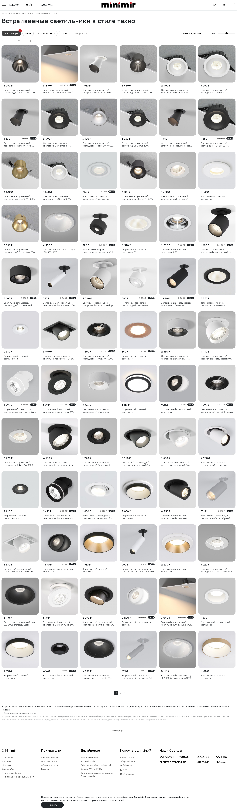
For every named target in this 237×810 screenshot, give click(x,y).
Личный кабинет (49, 758)
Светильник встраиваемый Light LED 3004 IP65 (59, 251)
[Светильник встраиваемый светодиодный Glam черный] (20, 276)
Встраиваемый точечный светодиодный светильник (95, 197)
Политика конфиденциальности (18, 777)
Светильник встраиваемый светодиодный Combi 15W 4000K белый (174, 91)
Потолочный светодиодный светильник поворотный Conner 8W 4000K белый (177, 464)
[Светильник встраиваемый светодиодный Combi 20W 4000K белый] (216, 64)
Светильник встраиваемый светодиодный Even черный (96, 463)
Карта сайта (8, 769)
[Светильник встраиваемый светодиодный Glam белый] (98, 383)
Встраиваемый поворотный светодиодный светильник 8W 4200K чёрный (58, 517)
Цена (28, 33)
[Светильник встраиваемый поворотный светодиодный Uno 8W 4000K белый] (216, 330)
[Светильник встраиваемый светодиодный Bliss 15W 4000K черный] (138, 170)
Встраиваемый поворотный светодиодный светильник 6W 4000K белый (58, 623)
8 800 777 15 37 (128, 758)
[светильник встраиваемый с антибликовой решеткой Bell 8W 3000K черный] (177, 117)
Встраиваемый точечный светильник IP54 (134, 251)
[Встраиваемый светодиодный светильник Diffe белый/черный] (138, 543)
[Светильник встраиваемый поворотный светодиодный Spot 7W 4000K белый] (98, 276)
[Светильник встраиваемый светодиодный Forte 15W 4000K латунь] (20, 223)
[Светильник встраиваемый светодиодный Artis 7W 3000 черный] (98, 330)
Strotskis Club (88, 761)
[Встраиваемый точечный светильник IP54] (138, 223)
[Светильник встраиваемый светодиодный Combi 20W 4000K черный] (216, 117)
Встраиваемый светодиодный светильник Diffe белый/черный (138, 570)
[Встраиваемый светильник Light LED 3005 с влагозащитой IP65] (177, 649)
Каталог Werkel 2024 (91, 769)
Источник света (46, 33)
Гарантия (45, 769)
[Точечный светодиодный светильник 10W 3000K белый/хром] (59, 64)
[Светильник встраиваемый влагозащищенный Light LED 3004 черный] (98, 649)
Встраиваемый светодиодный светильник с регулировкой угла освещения (98, 517)
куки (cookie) (136, 797)
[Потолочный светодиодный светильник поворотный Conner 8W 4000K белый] (177, 436)
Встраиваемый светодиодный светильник (176, 410)
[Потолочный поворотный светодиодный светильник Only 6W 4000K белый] (138, 276)
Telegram (127, 765)
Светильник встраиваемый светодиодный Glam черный (18, 304)
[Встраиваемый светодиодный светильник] (177, 383)
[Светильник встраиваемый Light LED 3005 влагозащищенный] (20, 596)
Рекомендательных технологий (162, 797)
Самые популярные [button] (193, 33)
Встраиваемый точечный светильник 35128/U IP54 (213, 304)
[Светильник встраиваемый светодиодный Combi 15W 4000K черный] (59, 117)
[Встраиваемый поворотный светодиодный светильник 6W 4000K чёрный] (59, 383)
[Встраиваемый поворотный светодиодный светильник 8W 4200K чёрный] (59, 489)
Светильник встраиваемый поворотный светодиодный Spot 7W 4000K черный (217, 251)
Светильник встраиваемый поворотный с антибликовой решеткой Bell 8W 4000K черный (18, 144)
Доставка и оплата (50, 761)
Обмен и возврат (50, 765)
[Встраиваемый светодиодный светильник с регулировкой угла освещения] (98, 489)
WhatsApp (128, 774)
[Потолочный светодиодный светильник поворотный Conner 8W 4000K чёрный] (59, 330)
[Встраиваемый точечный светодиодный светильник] (98, 170)
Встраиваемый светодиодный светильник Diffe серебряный (215, 517)
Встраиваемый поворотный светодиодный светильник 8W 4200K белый (19, 410)
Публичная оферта (11, 773)
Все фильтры (12, 33)
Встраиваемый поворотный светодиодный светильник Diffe (59, 304)
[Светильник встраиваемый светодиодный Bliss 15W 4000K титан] (138, 64)
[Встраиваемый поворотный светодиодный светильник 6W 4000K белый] (59, 596)
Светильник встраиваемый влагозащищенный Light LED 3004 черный (96, 677)
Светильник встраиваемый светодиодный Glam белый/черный (175, 357)
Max (124, 770)
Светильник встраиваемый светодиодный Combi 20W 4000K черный (214, 144)
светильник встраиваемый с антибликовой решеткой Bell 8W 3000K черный (175, 144)
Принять (52, 805)
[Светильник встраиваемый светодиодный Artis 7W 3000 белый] (20, 436)
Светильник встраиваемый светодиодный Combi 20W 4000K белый (214, 91)
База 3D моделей (89, 758)
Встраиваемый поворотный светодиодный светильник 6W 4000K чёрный (58, 410)
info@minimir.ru (127, 761)
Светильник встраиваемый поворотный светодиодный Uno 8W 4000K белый (216, 357)
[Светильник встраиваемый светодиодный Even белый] (177, 170)
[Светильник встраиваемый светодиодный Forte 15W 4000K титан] (20, 64)
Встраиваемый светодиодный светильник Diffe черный (176, 304)
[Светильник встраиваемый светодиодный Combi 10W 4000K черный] (138, 117)
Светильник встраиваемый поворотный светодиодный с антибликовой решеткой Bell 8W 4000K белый (97, 91)
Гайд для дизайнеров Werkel (96, 765)
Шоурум (6, 765)
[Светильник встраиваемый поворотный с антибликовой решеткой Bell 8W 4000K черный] (20, 117)
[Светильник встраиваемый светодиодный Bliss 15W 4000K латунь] (20, 170)
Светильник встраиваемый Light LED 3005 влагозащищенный (20, 623)
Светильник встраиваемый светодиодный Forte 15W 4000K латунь (20, 251)
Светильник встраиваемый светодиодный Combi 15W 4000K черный (56, 144)
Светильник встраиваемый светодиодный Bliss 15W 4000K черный (137, 197)
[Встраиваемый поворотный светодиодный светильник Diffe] (59, 276)
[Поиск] (214, 5)
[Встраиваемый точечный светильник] (216, 170)
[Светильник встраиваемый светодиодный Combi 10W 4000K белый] (59, 170)
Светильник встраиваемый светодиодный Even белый (174, 197)
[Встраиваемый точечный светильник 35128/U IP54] (216, 276)
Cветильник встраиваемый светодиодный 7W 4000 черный (217, 410)
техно (11, 41)
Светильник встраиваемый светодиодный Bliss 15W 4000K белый (98, 144)
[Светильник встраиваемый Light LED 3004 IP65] (59, 223)
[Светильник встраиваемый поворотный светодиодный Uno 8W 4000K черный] (59, 436)
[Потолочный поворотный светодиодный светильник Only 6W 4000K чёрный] (98, 223)
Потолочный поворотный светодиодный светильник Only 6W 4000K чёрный (98, 251)
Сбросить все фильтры (27, 41)
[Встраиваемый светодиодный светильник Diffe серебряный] (216, 489)
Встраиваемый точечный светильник (213, 197)
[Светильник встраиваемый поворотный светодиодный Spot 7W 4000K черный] (216, 223)
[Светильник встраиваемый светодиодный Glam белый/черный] (177, 330)
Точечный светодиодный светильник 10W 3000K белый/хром (59, 91)
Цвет (64, 33)
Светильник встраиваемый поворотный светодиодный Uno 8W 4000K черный (59, 464)
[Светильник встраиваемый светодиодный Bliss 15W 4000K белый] (98, 117)
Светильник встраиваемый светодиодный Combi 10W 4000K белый (56, 197)
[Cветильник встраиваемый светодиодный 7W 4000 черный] (216, 383)
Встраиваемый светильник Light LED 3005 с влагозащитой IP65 (177, 676)
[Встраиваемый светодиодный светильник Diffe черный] (177, 276)
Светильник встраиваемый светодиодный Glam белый (95, 410)
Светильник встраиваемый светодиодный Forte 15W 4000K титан (20, 91)
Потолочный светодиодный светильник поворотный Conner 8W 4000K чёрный (59, 357)
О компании (8, 758)
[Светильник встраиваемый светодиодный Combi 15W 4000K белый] (177, 64)
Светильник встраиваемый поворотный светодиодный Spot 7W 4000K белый (98, 304)
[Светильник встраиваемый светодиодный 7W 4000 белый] (216, 543)
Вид (213, 33)
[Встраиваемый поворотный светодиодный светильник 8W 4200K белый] (20, 383)
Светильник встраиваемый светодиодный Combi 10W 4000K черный (135, 144)
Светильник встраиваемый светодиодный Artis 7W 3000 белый (18, 464)
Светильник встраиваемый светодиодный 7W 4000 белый (216, 570)
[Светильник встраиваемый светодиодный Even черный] (98, 436)
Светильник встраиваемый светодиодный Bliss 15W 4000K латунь (19, 197)
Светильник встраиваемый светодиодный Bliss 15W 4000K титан (137, 91)
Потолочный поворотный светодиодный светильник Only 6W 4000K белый (137, 304)
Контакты (7, 761)
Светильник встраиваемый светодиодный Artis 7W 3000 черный (97, 357)
